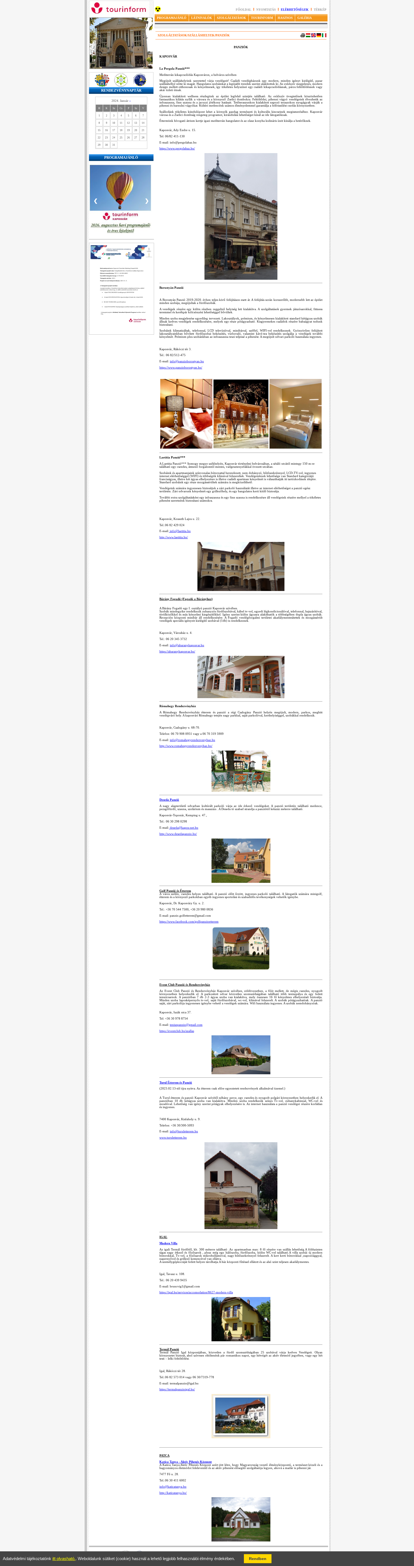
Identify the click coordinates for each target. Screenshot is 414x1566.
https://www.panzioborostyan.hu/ (180, 367)
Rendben (257, 1558)
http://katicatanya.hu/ (173, 1492)
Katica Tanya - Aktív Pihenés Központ (185, 1461)
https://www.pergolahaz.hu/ (177, 148)
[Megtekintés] (121, 350)
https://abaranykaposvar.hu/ (177, 651)
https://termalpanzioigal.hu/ (177, 1389)
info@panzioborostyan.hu (187, 361)
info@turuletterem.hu (184, 1131)
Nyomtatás (266, 9)
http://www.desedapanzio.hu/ (178, 833)
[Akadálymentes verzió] (158, 11)
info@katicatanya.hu (172, 1486)
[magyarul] (308, 36)
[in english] (313, 36)
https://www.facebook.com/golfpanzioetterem (189, 921)
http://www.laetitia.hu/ (173, 537)
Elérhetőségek (295, 9)
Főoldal (243, 9)
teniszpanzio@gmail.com (186, 1024)
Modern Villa (168, 1243)
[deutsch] (319, 36)
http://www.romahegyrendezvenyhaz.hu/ (185, 745)
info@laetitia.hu (180, 531)
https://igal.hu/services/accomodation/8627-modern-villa (196, 1292)
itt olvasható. (63, 1558)
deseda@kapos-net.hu (183, 827)
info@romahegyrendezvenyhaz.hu (192, 740)
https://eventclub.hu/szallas (176, 1031)
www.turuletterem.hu (173, 1137)
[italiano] (324, 36)
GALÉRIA (304, 17)
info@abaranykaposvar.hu (187, 645)
